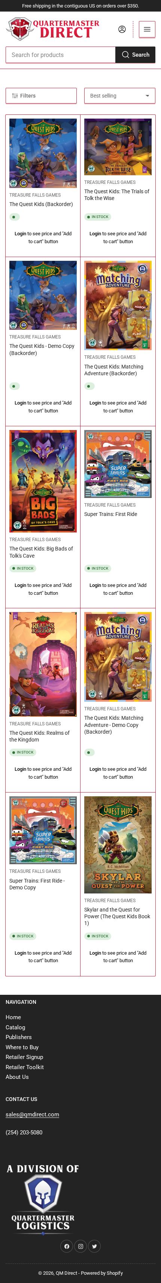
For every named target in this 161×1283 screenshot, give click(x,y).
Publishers (19, 1037)
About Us (17, 1077)
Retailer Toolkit (25, 1067)
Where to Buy (22, 1047)
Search (140, 54)
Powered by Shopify (102, 1273)
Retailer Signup (24, 1057)
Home (13, 1017)
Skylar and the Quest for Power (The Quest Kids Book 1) (117, 916)
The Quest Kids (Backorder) (41, 204)
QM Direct (66, 1273)
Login (20, 233)
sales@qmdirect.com (32, 1114)
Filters (28, 96)
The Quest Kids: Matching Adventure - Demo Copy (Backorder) (113, 724)
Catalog (15, 1027)
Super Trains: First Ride (110, 514)
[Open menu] (147, 29)
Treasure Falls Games (35, 195)
